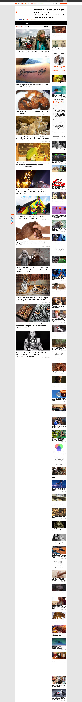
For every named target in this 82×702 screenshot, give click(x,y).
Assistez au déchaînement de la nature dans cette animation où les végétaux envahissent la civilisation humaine (60, 121)
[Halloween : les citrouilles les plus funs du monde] (59, 78)
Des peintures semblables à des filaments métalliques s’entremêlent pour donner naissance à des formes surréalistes (59, 556)
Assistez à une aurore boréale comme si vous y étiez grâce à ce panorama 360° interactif (58, 647)
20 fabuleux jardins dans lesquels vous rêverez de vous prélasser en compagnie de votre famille (58, 439)
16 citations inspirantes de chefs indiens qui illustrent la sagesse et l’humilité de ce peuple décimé (60, 115)
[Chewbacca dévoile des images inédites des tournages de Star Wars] (59, 537)
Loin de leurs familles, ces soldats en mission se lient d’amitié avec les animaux (59, 476)
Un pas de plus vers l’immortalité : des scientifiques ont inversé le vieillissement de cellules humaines (59, 579)
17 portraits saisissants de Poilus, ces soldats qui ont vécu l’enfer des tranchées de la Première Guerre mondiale (59, 49)
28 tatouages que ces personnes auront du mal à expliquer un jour (32, 86)
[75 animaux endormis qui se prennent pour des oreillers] (33, 100)
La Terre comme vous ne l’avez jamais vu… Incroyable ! (58, 162)
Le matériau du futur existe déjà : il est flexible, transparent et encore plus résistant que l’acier (58, 242)
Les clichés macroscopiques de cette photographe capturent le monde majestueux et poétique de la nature (59, 95)
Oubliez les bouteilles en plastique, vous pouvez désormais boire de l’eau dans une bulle (59, 399)
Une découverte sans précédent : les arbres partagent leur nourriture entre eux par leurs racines (60, 110)
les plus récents (40, 3)
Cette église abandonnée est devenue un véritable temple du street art (31, 217)
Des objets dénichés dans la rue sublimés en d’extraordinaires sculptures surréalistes (58, 529)
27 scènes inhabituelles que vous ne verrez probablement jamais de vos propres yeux (58, 265)
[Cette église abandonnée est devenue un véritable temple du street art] (33, 205)
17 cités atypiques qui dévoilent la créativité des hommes (58, 372)
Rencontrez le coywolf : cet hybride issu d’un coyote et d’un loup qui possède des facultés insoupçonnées (59, 620)
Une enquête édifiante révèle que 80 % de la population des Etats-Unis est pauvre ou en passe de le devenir (32, 53)
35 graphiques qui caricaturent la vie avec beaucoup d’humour (59, 452)
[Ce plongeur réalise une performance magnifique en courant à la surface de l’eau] (59, 484)
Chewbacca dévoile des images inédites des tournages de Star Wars (59, 543)
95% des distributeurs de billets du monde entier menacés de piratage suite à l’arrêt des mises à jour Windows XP (58, 504)
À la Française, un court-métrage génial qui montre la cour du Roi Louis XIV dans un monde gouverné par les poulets (58, 320)
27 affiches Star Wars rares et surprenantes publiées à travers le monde (58, 278)
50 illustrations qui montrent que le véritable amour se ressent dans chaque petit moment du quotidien (32, 164)
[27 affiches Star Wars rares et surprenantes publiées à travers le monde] (59, 273)
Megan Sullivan (54, 23)
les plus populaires (33, 3)
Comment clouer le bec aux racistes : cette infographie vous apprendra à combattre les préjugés (32, 243)
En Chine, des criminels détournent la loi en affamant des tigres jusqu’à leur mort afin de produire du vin (32, 299)
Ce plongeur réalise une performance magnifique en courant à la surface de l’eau (59, 489)
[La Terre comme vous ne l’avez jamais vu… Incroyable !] (59, 157)
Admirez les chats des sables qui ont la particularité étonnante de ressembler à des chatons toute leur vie (32, 138)
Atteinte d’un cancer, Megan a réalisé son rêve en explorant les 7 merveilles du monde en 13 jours (49, 13)
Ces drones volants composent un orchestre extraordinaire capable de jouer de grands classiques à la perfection (59, 334)
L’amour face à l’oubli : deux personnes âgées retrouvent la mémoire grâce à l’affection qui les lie (58, 36)
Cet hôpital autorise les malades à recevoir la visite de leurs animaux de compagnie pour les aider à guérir (60, 103)
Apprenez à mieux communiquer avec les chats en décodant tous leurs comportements (58, 306)
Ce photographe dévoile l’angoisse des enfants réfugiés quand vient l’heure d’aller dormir (58, 592)
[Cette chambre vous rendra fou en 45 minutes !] (59, 512)
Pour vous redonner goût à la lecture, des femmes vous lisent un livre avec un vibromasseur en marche (31, 354)
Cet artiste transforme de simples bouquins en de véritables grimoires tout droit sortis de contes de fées (32, 325)
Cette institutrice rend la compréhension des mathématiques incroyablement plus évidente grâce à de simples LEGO (59, 216)
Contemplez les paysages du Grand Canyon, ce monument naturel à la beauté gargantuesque (58, 634)
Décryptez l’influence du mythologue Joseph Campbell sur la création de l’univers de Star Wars (59, 149)
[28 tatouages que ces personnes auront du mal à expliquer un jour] (33, 70)
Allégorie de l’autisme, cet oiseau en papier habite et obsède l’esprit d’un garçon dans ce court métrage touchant (32, 269)
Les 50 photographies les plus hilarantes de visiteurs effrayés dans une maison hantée (59, 426)
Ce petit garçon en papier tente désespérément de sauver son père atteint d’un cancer (58, 660)
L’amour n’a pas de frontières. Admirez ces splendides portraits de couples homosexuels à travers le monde (59, 607)
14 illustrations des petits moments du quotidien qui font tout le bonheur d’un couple (59, 187)
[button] (28, 3)
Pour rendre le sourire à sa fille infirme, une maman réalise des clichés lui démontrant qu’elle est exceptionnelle (58, 201)
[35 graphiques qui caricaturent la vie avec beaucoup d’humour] (59, 447)
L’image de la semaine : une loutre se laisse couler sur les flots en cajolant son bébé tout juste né (59, 229)
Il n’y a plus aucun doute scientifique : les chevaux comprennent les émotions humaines (60, 127)
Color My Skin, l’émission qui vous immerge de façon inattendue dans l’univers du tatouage (58, 685)
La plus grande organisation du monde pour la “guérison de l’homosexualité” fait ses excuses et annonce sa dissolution (59, 385)
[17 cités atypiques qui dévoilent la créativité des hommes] (59, 367)
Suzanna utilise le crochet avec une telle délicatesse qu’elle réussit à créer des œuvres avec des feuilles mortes (58, 292)
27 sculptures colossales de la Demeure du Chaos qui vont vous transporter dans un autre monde (31, 191)
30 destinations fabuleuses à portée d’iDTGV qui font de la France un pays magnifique (59, 412)
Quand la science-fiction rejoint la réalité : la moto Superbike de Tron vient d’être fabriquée (58, 698)
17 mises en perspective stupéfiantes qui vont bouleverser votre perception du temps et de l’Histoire (59, 174)
